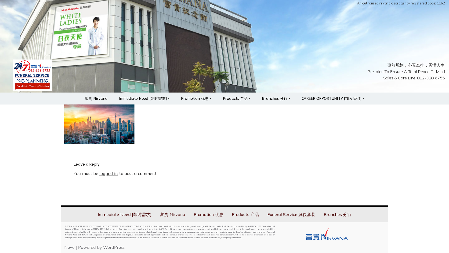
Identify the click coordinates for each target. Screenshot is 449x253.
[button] (169, 98)
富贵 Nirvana (96, 98)
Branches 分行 (337, 214)
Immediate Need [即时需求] (125, 214)
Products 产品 (245, 214)
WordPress (114, 247)
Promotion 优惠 (208, 214)
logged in (108, 173)
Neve (69, 247)
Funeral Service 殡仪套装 (291, 214)
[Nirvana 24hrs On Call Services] (32, 75)
